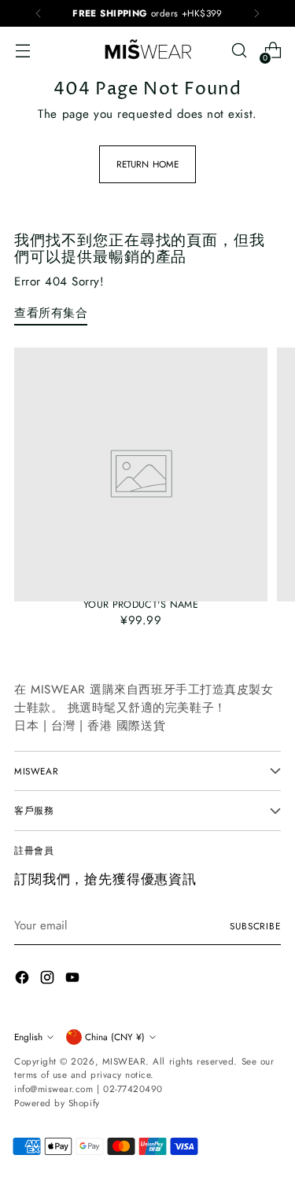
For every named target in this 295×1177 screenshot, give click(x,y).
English (28, 1036)
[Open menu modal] (22, 51)
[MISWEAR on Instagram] (48, 980)
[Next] (256, 13)
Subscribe (255, 925)
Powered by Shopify (57, 1102)
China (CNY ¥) (115, 1036)
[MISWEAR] (148, 50)
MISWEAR (124, 1061)
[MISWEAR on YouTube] (74, 980)
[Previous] (38, 13)
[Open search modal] (239, 51)
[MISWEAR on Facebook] (23, 980)
